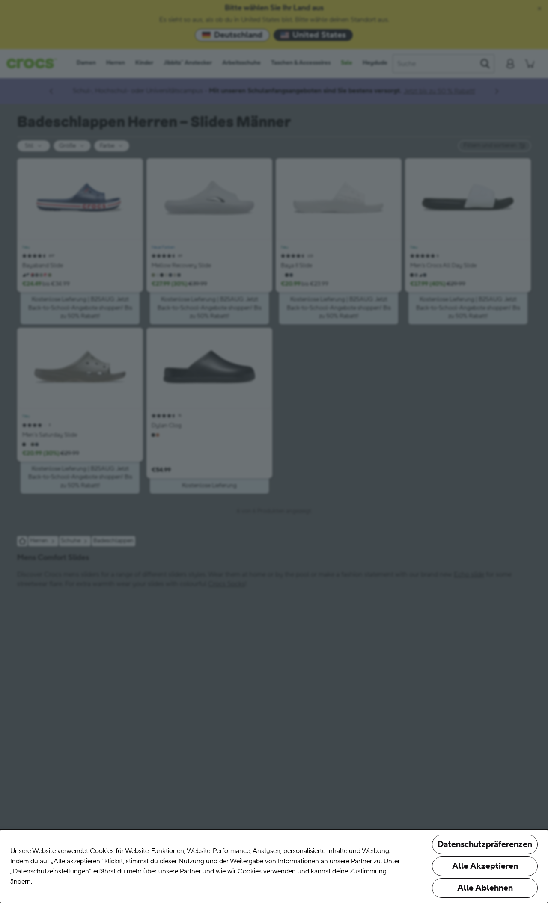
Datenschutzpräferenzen (485, 844)
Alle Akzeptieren (485, 866)
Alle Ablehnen (485, 888)
